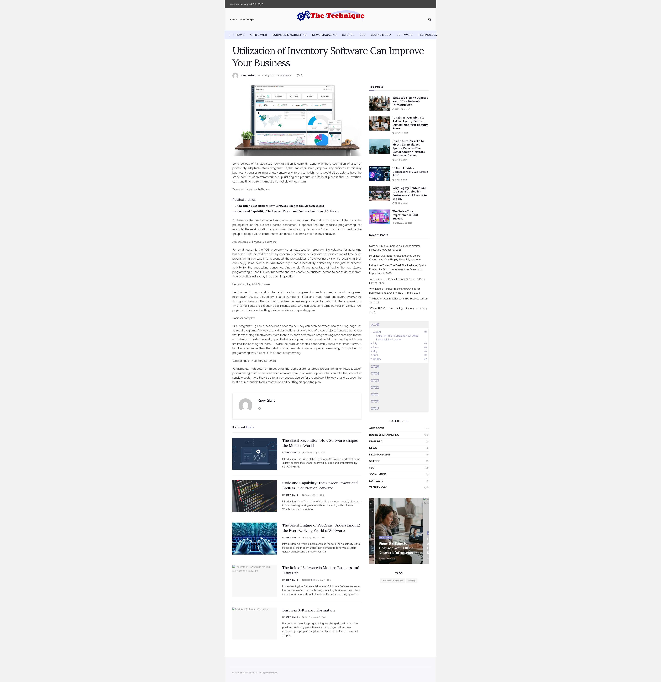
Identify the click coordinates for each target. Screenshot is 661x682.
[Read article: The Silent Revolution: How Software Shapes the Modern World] (254, 454)
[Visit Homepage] (330, 19)
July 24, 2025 (310, 453)
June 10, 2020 (311, 617)
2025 (375, 366)
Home (233, 19)
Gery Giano (249, 75)
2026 (375, 324)
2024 (375, 373)
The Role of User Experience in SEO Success (405, 215)
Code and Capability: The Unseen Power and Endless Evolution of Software (288, 211)
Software (404, 34)
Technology (427, 34)
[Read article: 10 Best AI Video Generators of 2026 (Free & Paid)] (379, 173)
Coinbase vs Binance (392, 581)
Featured (375, 441)
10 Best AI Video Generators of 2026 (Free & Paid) (410, 172)
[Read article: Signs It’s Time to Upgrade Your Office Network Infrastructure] (379, 103)
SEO (362, 34)
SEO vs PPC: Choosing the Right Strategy (392, 308)
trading (412, 581)
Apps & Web (258, 34)
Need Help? (247, 19)
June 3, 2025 (310, 537)
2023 (375, 380)
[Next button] (426, 531)
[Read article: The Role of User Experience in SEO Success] (379, 217)
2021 (375, 394)
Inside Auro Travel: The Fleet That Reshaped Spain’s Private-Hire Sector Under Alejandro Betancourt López (408, 148)
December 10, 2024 (313, 580)
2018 (375, 408)
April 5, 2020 (269, 75)
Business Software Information (308, 610)
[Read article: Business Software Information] (254, 624)
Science (348, 34)
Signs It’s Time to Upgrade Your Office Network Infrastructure (410, 101)
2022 (375, 387)
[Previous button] (371, 531)
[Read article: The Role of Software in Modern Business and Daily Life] (254, 581)
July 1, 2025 (310, 495)
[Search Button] (429, 19)
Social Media (381, 34)
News (373, 448)
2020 (375, 401)
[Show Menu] (231, 35)
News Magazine (324, 34)
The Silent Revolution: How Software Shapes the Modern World (280, 205)
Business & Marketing (289, 34)
